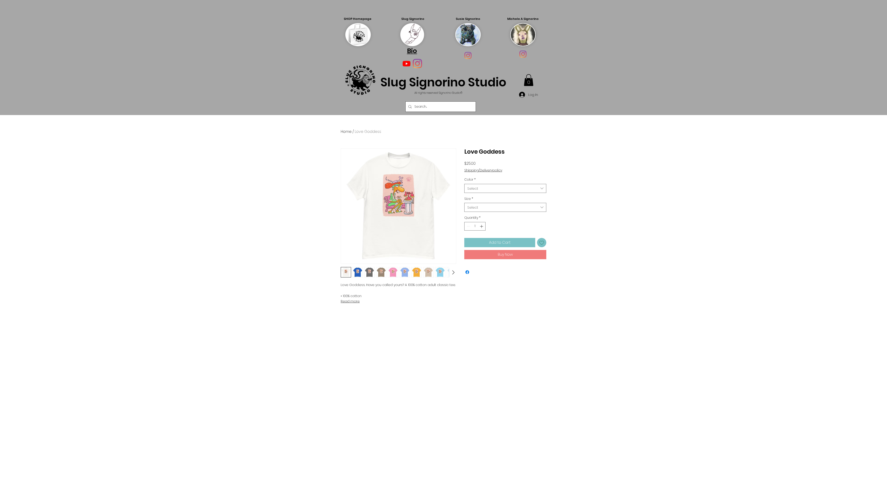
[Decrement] (468, 226)
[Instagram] (468, 55)
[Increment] (482, 226)
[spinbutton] (475, 226)
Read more (350, 301)
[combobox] (505, 188)
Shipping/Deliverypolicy (483, 170)
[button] (529, 80)
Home (346, 131)
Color (470, 179)
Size (468, 199)
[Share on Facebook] (467, 272)
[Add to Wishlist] (541, 242)
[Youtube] (406, 63)
